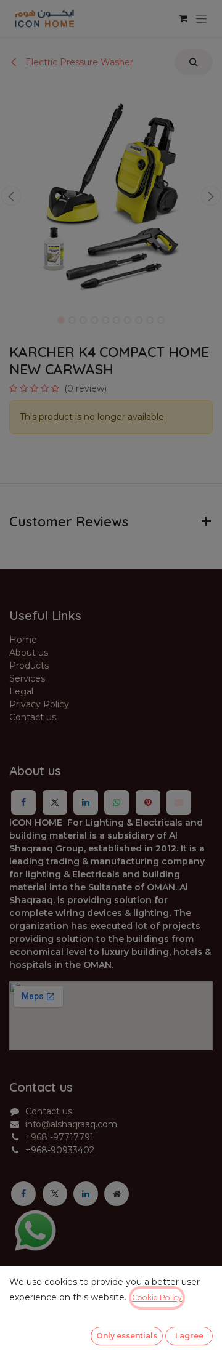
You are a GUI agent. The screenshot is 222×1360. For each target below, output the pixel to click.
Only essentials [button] (126, 1335)
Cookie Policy (157, 1297)
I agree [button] (189, 1335)
